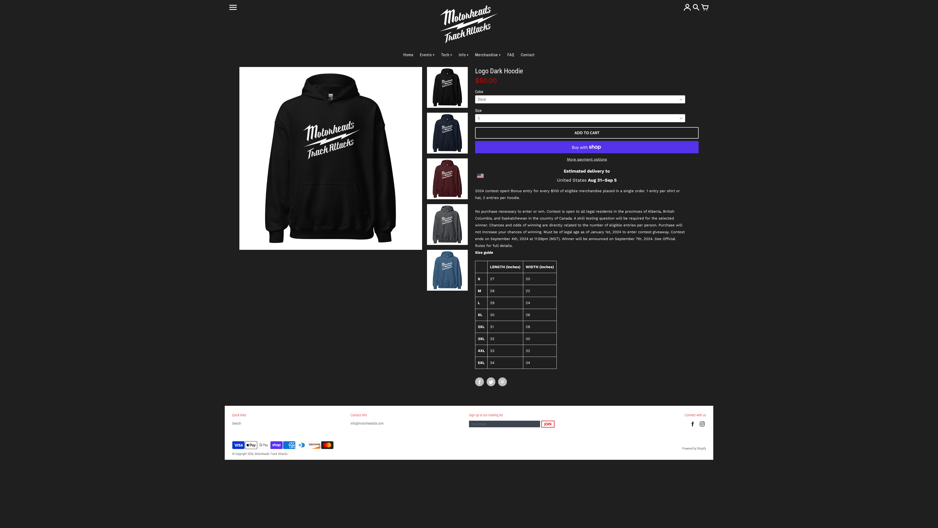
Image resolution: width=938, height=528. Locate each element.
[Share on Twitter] (491, 381)
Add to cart (587, 133)
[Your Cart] (705, 7)
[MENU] (233, 7)
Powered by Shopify (694, 448)
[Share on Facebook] (479, 381)
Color (479, 91)
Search (236, 423)
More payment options (587, 159)
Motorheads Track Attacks (271, 454)
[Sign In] (687, 7)
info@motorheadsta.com (367, 423)
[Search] (696, 7)
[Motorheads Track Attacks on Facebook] (692, 427)
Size (478, 110)
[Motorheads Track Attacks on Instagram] (702, 427)
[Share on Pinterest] (502, 381)
